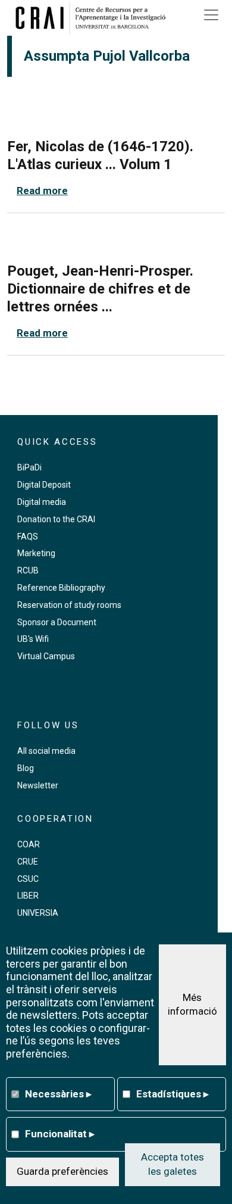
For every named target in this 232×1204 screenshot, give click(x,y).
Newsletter (37, 785)
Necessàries (58, 1094)
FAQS (27, 536)
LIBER (28, 895)
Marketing (36, 553)
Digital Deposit (44, 484)
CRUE (27, 861)
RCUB (28, 570)
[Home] (94, 18)
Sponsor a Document (56, 622)
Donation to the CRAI (56, 519)
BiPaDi (29, 467)
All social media (46, 751)
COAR (28, 844)
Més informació (192, 1004)
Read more (42, 190)
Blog (25, 768)
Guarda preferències (62, 1171)
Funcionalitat (60, 1134)
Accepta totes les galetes (172, 1164)
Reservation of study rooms (69, 605)
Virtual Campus (46, 656)
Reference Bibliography (61, 587)
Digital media (41, 502)
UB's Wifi (33, 639)
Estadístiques (172, 1094)
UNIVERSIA (37, 913)
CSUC (28, 879)
